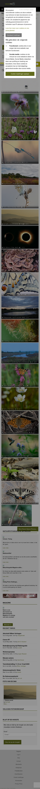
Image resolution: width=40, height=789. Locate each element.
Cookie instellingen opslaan (26, 9)
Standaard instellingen (13, 35)
